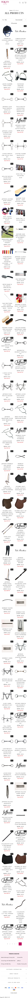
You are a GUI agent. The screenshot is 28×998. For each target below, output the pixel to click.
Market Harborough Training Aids (7, 957)
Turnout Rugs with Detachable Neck (8, 960)
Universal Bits (19, 957)
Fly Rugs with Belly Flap (5, 964)
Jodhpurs (19, 960)
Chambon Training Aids (22, 964)
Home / (11, 10)
